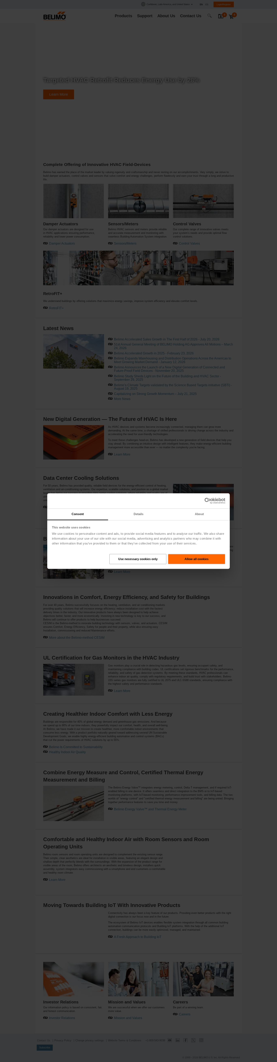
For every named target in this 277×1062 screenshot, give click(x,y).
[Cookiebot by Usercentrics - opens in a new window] (207, 501)
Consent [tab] (78, 514)
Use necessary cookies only (138, 558)
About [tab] (199, 514)
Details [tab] (139, 514)
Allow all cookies (196, 558)
